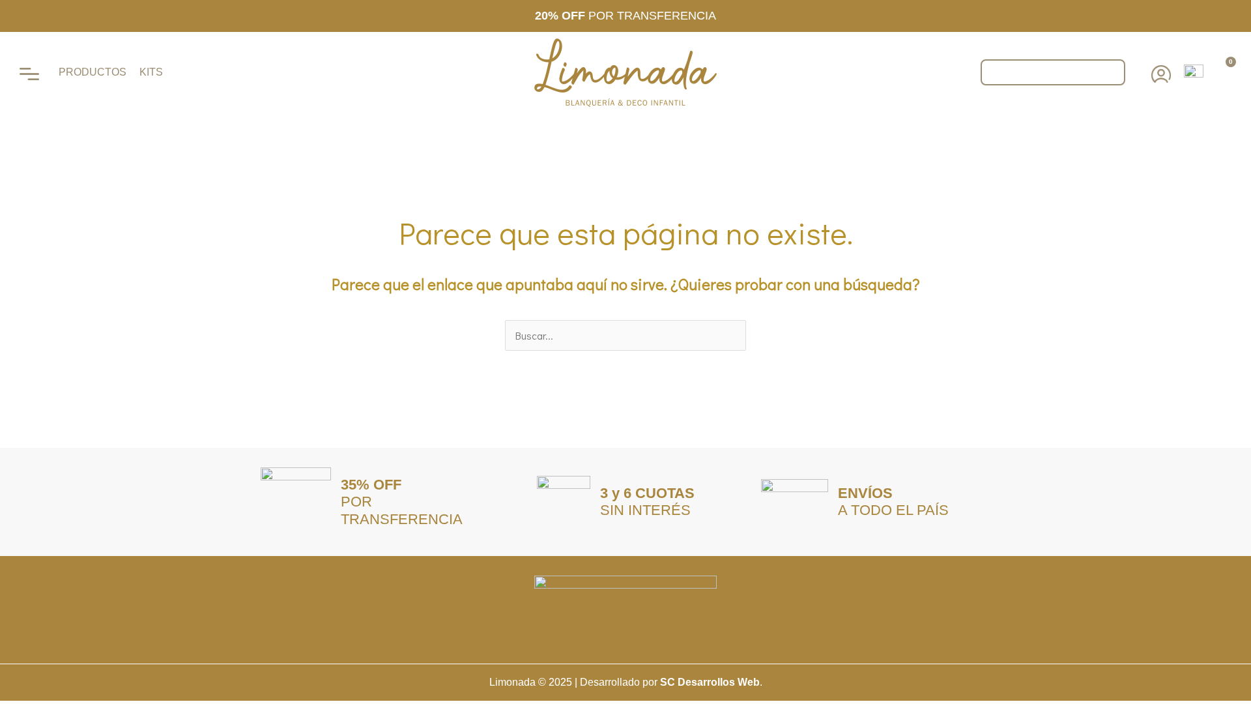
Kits (151, 72)
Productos (92, 72)
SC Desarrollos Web (710, 682)
